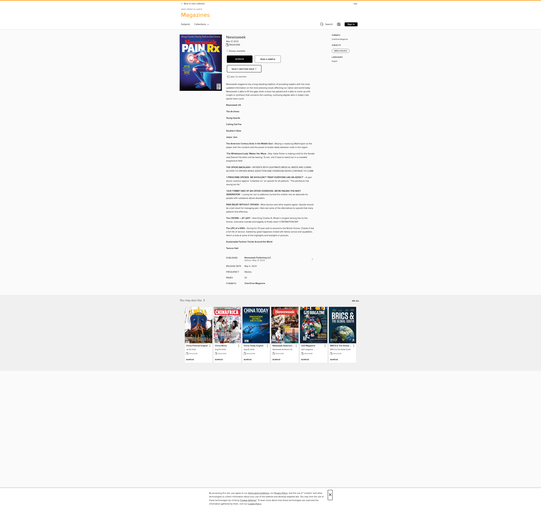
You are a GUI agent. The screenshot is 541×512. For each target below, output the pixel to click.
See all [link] (355, 301)
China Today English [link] (253, 346)
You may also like (191, 300)
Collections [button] (200, 24)
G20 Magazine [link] (308, 346)
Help (355, 4)
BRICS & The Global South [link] (341, 346)
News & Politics (340, 51)
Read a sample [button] (267, 59)
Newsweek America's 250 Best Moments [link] (283, 346)
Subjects (185, 24)
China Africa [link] (221, 346)
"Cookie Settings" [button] (248, 500)
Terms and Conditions (258, 493)
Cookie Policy (254, 503)
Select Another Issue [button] (243, 69)
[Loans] (339, 25)
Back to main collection (194, 4)
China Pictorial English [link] (197, 346)
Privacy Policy (281, 493)
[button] (326, 25)
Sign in (351, 24)
